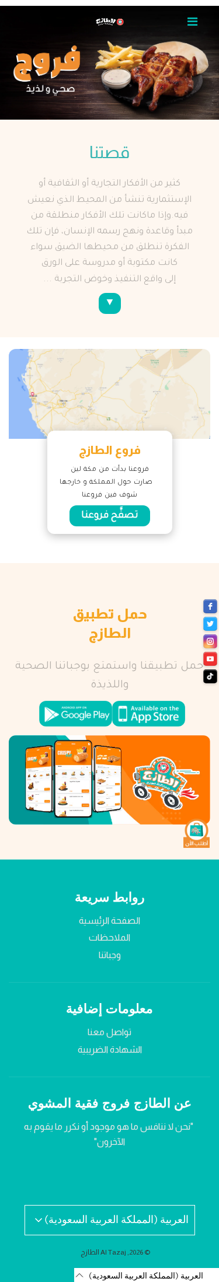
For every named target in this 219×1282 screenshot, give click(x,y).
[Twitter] (210, 624)
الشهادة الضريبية (110, 1049)
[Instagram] (210, 641)
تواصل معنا (109, 1032)
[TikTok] (210, 676)
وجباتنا (110, 955)
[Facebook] (210, 606)
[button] (146, 1275)
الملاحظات (109, 937)
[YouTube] (210, 659)
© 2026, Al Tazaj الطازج (115, 1252)
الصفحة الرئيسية (109, 920)
